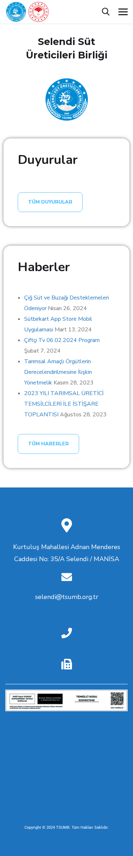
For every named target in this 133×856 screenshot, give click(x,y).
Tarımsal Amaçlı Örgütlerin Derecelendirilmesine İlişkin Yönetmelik (58, 372)
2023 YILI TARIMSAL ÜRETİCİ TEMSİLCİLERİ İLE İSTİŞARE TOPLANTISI (64, 403)
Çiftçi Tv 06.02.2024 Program (62, 340)
